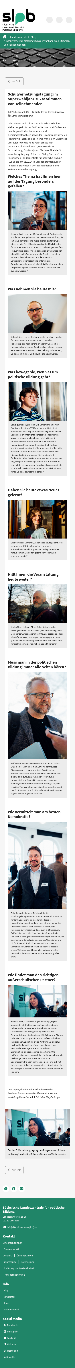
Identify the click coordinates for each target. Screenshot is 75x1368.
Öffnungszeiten (25, 1255)
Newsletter (9, 1296)
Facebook (12, 1325)
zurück (16, 81)
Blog (33, 37)
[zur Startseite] (19, 20)
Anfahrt (7, 1255)
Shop (6, 1303)
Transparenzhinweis (14, 1274)
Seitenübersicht (11, 1309)
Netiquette (9, 1357)
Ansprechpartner (12, 1242)
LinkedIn (12, 1344)
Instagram (12, 1331)
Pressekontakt (11, 1249)
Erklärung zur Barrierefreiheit (19, 1268)
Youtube (11, 1338)
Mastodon (12, 1350)
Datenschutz (27, 1262)
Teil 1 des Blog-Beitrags (47, 1097)
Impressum (9, 1262)
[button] (6, 1188)
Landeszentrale (18, 37)
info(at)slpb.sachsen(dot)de (22, 1227)
